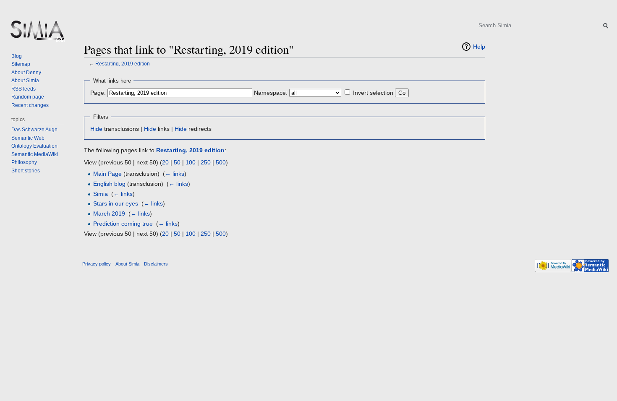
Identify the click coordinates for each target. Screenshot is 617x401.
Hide (96, 128)
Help (479, 46)
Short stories (25, 171)
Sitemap (20, 64)
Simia (100, 193)
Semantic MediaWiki (34, 154)
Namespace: (271, 92)
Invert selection (373, 92)
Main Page (107, 173)
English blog (109, 183)
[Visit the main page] (37, 33)
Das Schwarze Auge (34, 130)
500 (221, 162)
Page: (98, 92)
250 (206, 162)
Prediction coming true (123, 223)
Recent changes (30, 105)
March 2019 (109, 213)
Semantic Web (27, 138)
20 (165, 162)
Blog (16, 56)
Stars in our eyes (115, 203)
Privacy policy (96, 263)
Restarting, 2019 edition (122, 63)
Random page (27, 97)
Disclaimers (156, 263)
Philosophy (24, 162)
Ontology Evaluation (34, 146)
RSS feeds (23, 89)
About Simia (25, 80)
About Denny (26, 73)
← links (174, 173)
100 (191, 162)
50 (177, 162)
